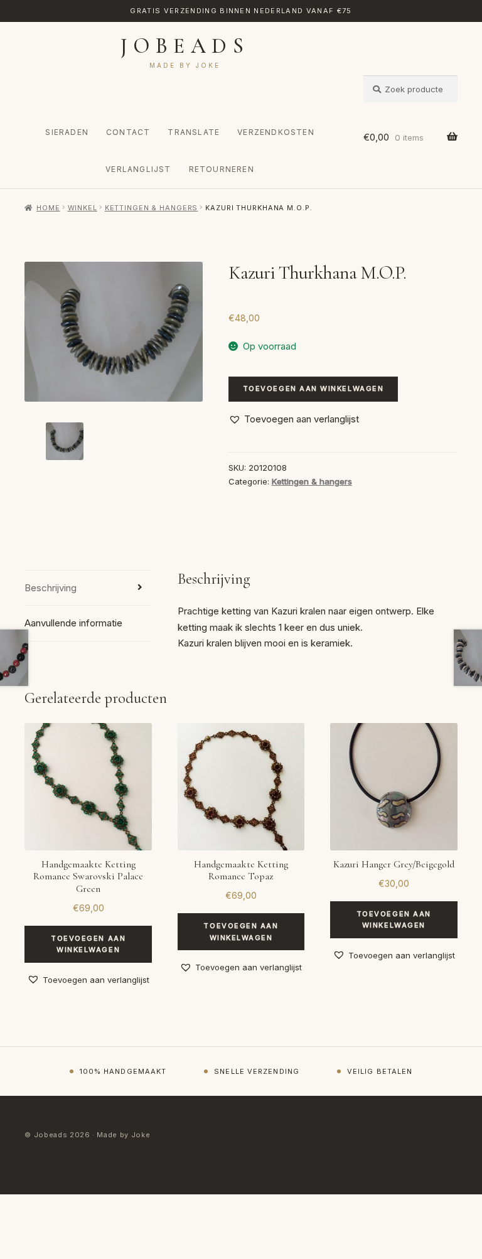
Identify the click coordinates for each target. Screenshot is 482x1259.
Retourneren (221, 169)
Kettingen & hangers (151, 207)
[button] (293, 419)
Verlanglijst (138, 169)
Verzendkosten (275, 132)
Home (48, 207)
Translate (194, 132)
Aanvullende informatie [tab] (73, 623)
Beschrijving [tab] (50, 588)
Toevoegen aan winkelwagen (313, 388)
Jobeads (185, 46)
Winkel (82, 207)
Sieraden (66, 132)
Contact (128, 132)
